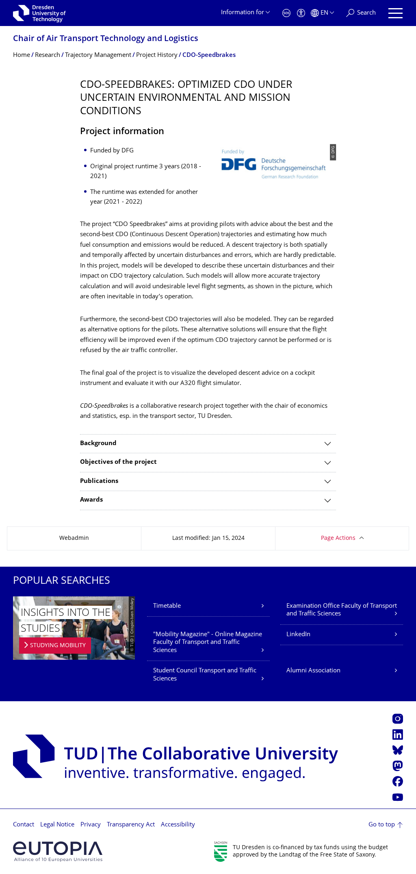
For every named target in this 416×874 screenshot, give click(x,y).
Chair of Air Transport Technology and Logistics (105, 39)
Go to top (381, 825)
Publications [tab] (99, 481)
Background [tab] (98, 444)
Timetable (167, 606)
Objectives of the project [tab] (118, 462)
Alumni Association (313, 671)
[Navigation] (395, 13)
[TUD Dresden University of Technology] (39, 13)
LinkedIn (298, 635)
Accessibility (178, 825)
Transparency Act (131, 825)
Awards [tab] (91, 500)
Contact (23, 825)
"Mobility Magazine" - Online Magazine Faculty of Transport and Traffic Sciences (207, 643)
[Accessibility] (301, 13)
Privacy (90, 825)
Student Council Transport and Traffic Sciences (204, 675)
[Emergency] (286, 13)
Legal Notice (57, 825)
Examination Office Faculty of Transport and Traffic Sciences (341, 610)
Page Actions (338, 538)
